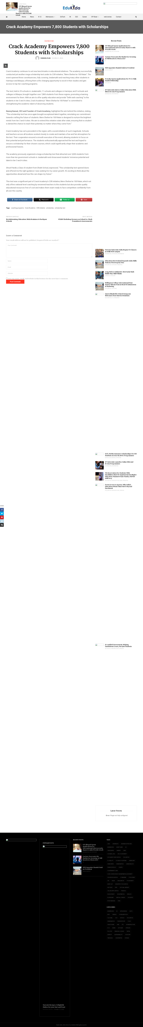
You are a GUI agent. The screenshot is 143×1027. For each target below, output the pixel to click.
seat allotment (120, 897)
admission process (126, 843)
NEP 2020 (109, 887)
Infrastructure (130, 924)
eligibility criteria (121, 860)
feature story (49, 41)
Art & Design (123, 911)
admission (115, 843)
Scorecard (110, 897)
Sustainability (118, 934)
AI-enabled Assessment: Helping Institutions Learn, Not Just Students (118, 645)
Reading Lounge (119, 931)
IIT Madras (123, 877)
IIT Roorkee (132, 877)
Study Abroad (111, 900)
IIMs (118, 924)
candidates (110, 850)
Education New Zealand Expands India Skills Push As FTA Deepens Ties (121, 262)
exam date (132, 860)
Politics (109, 931)
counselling (111, 853)
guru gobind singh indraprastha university (119, 874)
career (118, 850)
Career (84, 17)
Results (129, 894)
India (113, 880)
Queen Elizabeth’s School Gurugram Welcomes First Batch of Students (118, 295)
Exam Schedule (111, 867)
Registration (120, 894)
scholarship (50, 208)
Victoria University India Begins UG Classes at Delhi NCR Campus (121, 251)
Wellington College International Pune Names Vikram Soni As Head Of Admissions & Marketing (120, 284)
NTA (116, 887)
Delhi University (122, 853)
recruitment (111, 894)
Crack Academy (30, 208)
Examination (120, 864)
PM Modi (123, 890)
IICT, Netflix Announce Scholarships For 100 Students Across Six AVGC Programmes (121, 455)
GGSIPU (121, 867)
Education (108, 82)
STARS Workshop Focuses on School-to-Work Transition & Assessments (75, 220)
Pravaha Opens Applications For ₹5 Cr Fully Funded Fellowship (120, 80)
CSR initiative (40, 208)
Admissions (49, 17)
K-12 (39, 17)
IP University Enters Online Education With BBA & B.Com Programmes (120, 91)
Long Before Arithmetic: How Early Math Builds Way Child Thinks (119, 273)
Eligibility (110, 860)
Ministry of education (121, 884)
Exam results (129, 864)
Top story (116, 51)
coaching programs (17, 208)
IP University (130, 880)
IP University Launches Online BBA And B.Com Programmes (119, 463)
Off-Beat (94, 17)
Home (24, 17)
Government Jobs (112, 870)
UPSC (119, 900)
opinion (107, 275)
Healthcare (110, 924)
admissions (110, 847)
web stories (108, 17)
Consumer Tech (123, 914)
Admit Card (119, 847)
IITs (112, 51)
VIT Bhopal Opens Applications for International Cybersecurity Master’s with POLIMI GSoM (24, 10)
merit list (110, 884)
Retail (128, 931)
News (32, 17)
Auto (131, 911)
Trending (119, 264)
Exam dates (110, 864)
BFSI (108, 914)
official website (124, 887)
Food (129, 921)
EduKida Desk (45, 58)
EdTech (62, 17)
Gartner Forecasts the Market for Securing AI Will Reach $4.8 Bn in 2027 (120, 58)
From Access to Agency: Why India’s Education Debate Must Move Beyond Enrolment (118, 486)
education (126, 857)
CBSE (124, 850)
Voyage (127, 938)
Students (130, 897)
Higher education (112, 877)
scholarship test (60, 208)
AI (70, 17)
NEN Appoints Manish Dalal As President (120, 68)
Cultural (110, 917)
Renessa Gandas (48, 1009)
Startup (110, 70)
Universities (115, 93)
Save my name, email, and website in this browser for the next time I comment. (38, 279)
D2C (76, 17)
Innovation (120, 880)
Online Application (113, 890)
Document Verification (114, 857)
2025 (108, 843)
